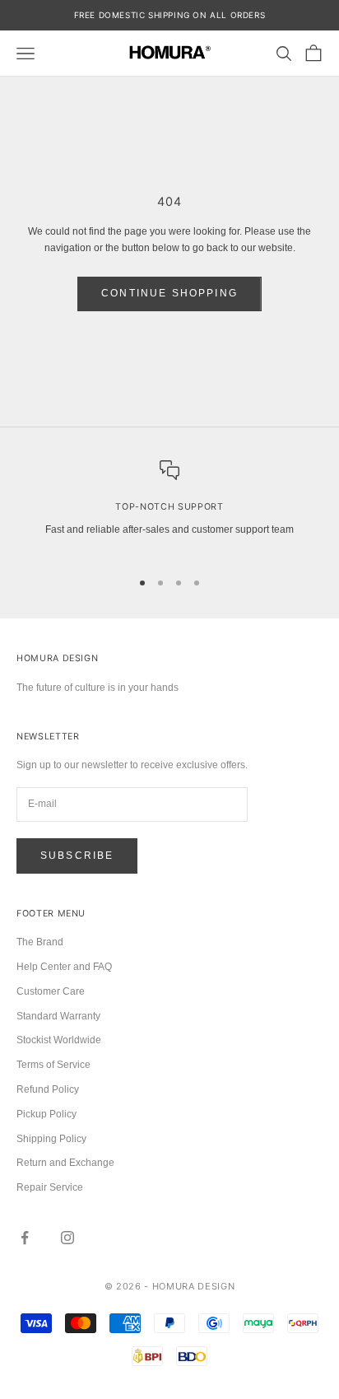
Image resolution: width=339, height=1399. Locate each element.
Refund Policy (47, 1089)
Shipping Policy (51, 1139)
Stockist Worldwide (58, 1040)
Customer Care (50, 991)
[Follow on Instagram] (67, 1237)
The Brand (39, 942)
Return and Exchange (65, 1162)
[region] (169, 507)
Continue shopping (169, 293)
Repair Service (49, 1187)
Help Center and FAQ (64, 966)
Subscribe (77, 855)
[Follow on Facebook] (24, 1237)
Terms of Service (53, 1064)
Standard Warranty (58, 1016)
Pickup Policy (46, 1114)
